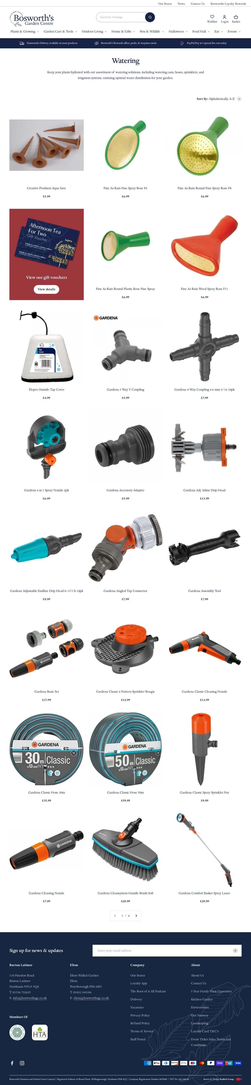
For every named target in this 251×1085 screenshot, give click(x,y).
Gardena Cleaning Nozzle (46, 893)
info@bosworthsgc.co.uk (30, 998)
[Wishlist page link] (212, 18)
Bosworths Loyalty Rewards (228, 4)
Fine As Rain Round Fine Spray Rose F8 (204, 188)
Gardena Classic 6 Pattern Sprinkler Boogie (125, 692)
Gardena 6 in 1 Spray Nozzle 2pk (46, 490)
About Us (197, 975)
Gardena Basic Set (46, 692)
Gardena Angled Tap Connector (125, 591)
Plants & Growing (23, 31)
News (181, 4)
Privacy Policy (140, 1015)
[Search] (150, 17)
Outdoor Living (92, 31)
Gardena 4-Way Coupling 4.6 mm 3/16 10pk (204, 389)
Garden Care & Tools (58, 31)
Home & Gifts (121, 31)
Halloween (176, 31)
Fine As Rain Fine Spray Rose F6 (125, 188)
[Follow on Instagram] (22, 1063)
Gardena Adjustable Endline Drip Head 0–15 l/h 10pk (46, 591)
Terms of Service (142, 1031)
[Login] (224, 17)
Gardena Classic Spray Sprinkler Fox (204, 792)
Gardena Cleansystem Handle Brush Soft (125, 893)
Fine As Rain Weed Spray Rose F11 (204, 289)
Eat (217, 31)
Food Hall (199, 31)
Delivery (136, 999)
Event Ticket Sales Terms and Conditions (211, 1042)
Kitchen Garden (202, 999)
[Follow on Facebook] (12, 1063)
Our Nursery (199, 1015)
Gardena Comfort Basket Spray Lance (204, 893)
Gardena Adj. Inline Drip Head (204, 490)
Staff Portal (138, 1039)
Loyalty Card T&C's (205, 1031)
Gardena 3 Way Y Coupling (125, 389)
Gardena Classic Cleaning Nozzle (204, 692)
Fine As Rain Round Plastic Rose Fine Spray (125, 289)
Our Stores (165, 4)
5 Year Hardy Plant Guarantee (211, 991)
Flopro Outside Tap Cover (46, 389)
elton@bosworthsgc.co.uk (91, 998)
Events (232, 31)
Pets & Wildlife (150, 31)
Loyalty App (138, 983)
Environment (200, 1007)
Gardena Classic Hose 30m (46, 792)
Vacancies (137, 1007)
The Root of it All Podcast (148, 991)
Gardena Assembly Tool (204, 591)
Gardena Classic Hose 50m (125, 792)
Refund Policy (140, 1023)
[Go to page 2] (136, 916)
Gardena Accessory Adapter (125, 490)
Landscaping (199, 1023)
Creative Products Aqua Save (46, 188)
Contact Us (198, 4)
